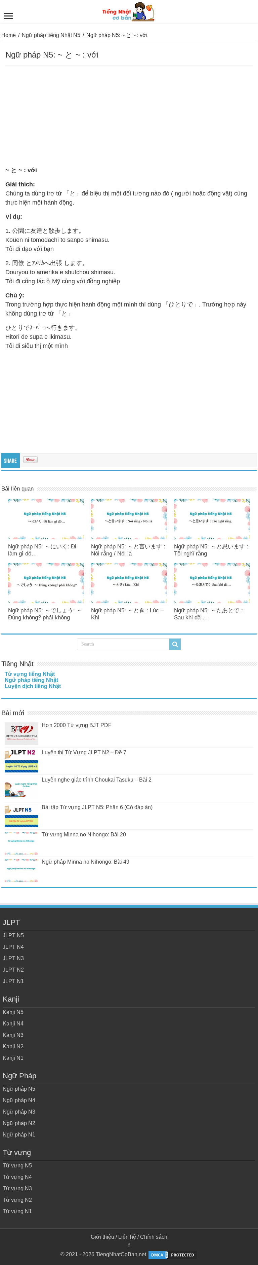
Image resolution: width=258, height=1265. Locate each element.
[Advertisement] (129, 116)
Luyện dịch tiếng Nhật (33, 686)
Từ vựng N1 (17, 1211)
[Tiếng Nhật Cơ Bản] (129, 10)
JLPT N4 (13, 947)
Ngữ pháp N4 (19, 1100)
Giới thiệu (102, 1237)
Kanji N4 (13, 1023)
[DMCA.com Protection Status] (172, 1254)
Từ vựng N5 (17, 1165)
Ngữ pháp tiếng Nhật (31, 680)
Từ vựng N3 (17, 1188)
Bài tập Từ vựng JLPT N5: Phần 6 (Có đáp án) (97, 807)
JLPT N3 (13, 958)
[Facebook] (129, 1245)
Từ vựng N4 (17, 1177)
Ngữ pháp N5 (19, 1089)
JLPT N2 (13, 970)
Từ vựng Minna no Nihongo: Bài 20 (84, 834)
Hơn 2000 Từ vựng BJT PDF (77, 725)
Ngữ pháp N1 (19, 1134)
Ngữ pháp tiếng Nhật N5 (51, 35)
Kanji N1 (13, 1058)
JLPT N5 (13, 935)
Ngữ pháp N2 (19, 1123)
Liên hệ (127, 1237)
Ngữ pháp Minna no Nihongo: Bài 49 (85, 862)
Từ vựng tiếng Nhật (30, 674)
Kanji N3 (13, 1035)
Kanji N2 (13, 1046)
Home (8, 35)
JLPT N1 (13, 981)
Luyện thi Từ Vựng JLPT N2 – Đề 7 (84, 752)
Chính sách (153, 1237)
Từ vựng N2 (17, 1200)
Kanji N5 (13, 1012)
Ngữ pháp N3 (19, 1112)
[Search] (175, 644)
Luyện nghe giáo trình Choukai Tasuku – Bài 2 (97, 780)
